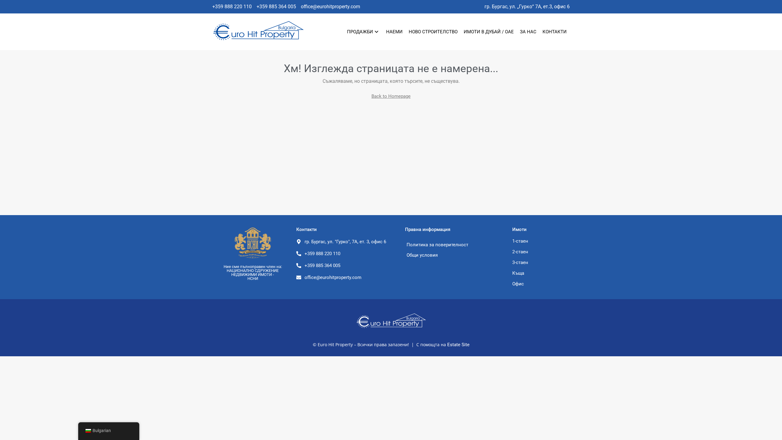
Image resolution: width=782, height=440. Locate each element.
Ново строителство (433, 32)
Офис (518, 284)
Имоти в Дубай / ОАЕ (489, 32)
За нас (528, 32)
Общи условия (422, 255)
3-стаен (520, 262)
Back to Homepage (391, 96)
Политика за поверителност (437, 245)
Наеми (394, 32)
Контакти (555, 32)
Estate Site (458, 344)
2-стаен (520, 252)
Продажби (360, 32)
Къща (518, 273)
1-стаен (520, 241)
